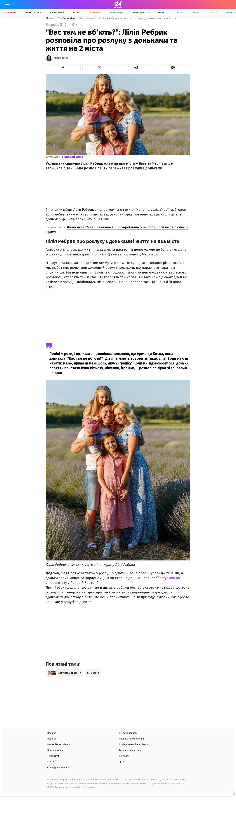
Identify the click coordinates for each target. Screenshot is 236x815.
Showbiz (50, 18)
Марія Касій (61, 57)
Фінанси (95, 12)
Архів (121, 761)
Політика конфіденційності (133, 744)
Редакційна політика (58, 744)
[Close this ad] (233, 794)
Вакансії (51, 761)
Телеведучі (53, 755)
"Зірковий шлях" (72, 156)
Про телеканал (55, 750)
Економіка (57, 12)
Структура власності (58, 767)
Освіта (213, 12)
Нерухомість (140, 12)
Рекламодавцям (128, 733)
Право (162, 12)
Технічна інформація (130, 750)
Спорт (180, 12)
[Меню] (7, 4)
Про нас (51, 733)
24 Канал (10, 12)
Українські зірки (67, 18)
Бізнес (77, 12)
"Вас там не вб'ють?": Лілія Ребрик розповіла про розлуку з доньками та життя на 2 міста (127, 18)
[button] (63, 67)
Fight (196, 12)
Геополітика (33, 12)
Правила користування (131, 738)
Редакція (52, 738)
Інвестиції (116, 12)
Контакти (124, 755)
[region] (118, 806)
